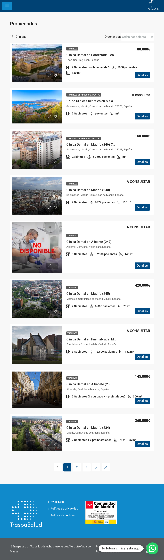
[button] (152, 548)
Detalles (142, 75)
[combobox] (137, 37)
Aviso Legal (58, 501)
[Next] (96, 467)
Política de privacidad (64, 508)
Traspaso (72, 49)
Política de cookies (63, 515)
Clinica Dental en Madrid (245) (88, 294)
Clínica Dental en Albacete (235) (89, 384)
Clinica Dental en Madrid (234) (88, 428)
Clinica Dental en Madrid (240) (88, 190)
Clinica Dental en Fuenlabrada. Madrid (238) (98, 339)
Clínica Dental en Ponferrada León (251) (95, 55)
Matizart (15, 551)
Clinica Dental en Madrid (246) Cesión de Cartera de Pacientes (111, 144)
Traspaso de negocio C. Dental (83, 95)
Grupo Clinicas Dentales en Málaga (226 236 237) (102, 101)
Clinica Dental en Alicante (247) (89, 242)
